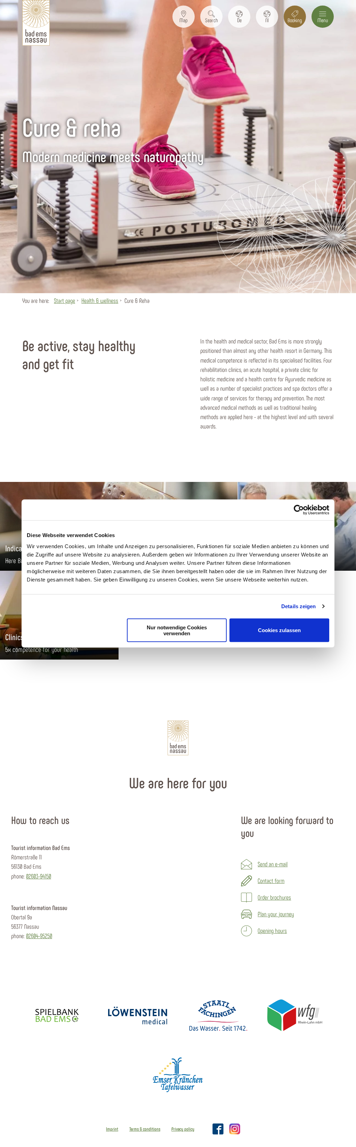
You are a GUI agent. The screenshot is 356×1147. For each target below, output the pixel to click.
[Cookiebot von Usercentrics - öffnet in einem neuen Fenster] (298, 510)
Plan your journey (276, 914)
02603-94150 (38, 876)
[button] (183, 17)
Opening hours (272, 930)
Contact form (271, 880)
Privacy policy (182, 1129)
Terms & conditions (144, 1129)
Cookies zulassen (279, 630)
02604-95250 (39, 936)
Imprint (112, 1129)
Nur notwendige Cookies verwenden (177, 630)
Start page (64, 300)
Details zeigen (298, 606)
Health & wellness (99, 300)
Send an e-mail (273, 864)
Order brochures (274, 897)
